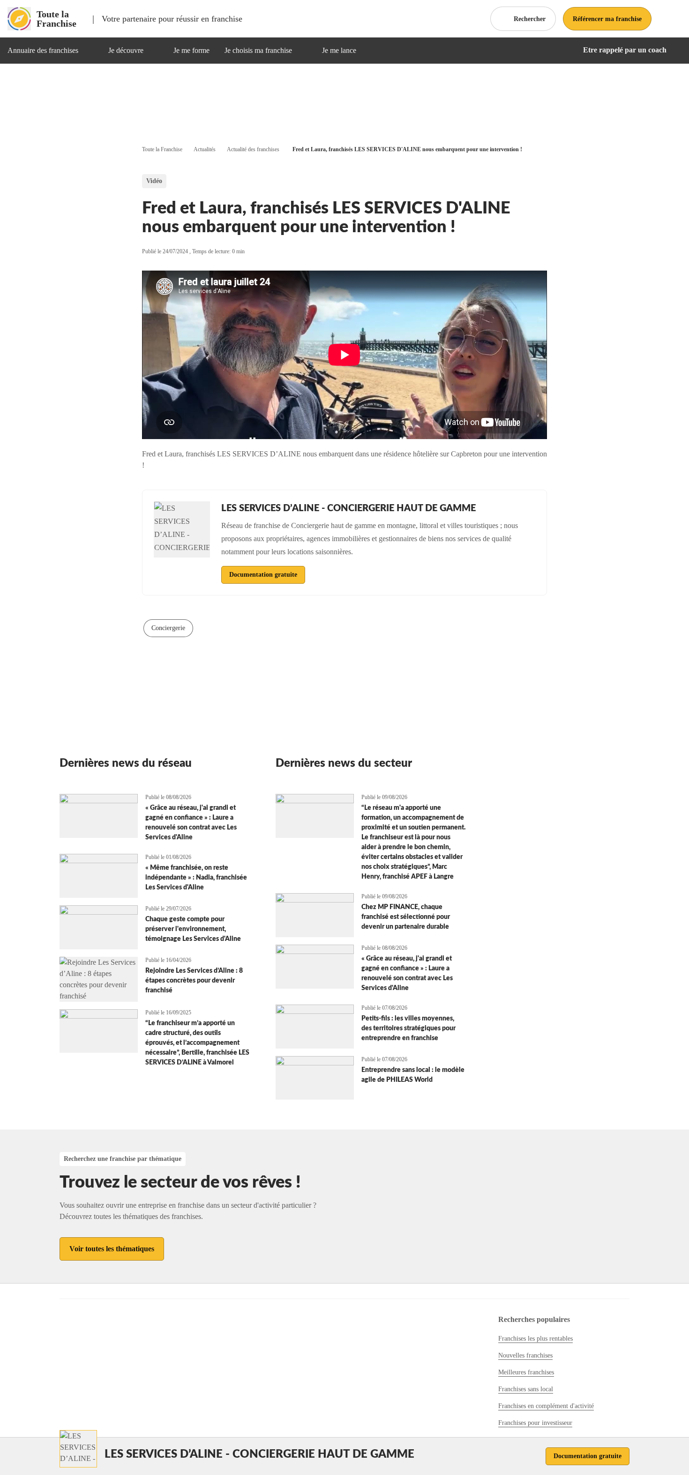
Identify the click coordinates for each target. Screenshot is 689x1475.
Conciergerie (168, 627)
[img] (89, 50)
